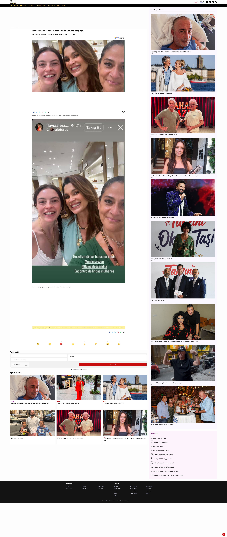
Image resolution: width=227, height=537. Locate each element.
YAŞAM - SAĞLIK (23, 5)
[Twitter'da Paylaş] (36, 112)
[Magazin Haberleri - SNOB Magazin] (13, 2)
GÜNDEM (63, 5)
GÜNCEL (115, 495)
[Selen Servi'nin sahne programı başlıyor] (79, 387)
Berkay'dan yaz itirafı (17, 438)
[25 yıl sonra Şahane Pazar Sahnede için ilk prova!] (79, 423)
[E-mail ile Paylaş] (48, 112)
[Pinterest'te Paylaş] (42, 112)
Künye (67, 486)
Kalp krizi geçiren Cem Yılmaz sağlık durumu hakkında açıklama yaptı (30, 403)
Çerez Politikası (69, 488)
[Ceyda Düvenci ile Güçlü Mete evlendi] (125, 387)
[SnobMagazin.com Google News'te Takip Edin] (119, 38)
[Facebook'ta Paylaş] (33, 112)
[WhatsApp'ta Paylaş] (45, 112)
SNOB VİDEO (100, 488)
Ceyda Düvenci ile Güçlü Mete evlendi (114, 403)
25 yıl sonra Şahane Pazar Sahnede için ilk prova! (70, 438)
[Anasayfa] (11, 5)
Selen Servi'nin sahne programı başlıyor (68, 403)
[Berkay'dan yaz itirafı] (32, 423)
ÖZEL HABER (38, 5)
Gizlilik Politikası (101, 486)
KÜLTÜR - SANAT (31, 5)
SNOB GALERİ (84, 488)
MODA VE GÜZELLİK (51, 5)
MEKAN (58, 5)
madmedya (126, 500)
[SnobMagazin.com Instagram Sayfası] (210, 2)
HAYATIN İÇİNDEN (133, 493)
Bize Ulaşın (84, 486)
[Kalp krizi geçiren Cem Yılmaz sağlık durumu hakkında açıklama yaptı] (32, 387)
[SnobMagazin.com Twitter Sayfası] (213, 2)
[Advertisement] (78, 16)
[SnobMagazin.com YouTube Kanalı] (216, 2)
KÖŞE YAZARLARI (133, 486)
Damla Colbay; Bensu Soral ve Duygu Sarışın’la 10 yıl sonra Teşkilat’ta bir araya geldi (125, 439)
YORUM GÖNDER (113, 364)
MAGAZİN (16, 5)
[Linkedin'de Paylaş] (39, 112)
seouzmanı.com (116, 500)
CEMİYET (44, 5)
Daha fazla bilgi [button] (9, 531)
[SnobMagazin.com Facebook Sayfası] (207, 2)
